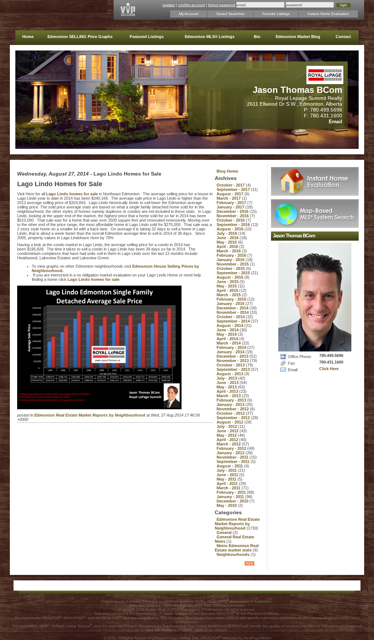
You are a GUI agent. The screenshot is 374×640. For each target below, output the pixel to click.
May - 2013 (227, 387)
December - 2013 (233, 356)
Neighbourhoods (234, 554)
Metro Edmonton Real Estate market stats (237, 547)
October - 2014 (231, 317)
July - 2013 (227, 378)
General (225, 532)
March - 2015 (229, 295)
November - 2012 (233, 409)
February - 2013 (232, 400)
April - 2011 (228, 483)
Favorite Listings (276, 14)
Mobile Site (189, 638)
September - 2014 (234, 321)
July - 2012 (227, 426)
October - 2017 (231, 185)
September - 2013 (234, 369)
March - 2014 (229, 343)
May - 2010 (227, 505)
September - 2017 (234, 189)
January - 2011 (231, 496)
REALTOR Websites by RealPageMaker (236, 638)
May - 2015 (227, 286)
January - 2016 (231, 259)
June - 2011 (228, 475)
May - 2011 (227, 479)
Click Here (329, 368)
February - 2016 (232, 255)
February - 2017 (232, 202)
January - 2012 (231, 453)
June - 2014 (228, 330)
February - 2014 (232, 347)
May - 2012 (227, 435)
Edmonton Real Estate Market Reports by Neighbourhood (90, 415)
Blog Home (227, 171)
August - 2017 (230, 194)
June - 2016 (228, 238)
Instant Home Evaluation (328, 14)
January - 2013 (231, 404)
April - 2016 (228, 246)
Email (335, 121)
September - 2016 (234, 224)
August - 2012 (230, 422)
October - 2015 (231, 268)
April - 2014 (228, 338)
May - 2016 (227, 242)
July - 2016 (227, 233)
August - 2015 (230, 277)
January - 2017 (231, 207)
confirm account (191, 5)
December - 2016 (233, 211)
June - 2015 (228, 281)
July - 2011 (227, 470)
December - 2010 (233, 501)
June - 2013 (228, 382)
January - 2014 (231, 352)
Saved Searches (230, 14)
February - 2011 (232, 492)
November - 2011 (233, 457)
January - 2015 (231, 303)
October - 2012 (231, 413)
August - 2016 (230, 229)
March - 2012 (229, 444)
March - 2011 (229, 488)
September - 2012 (234, 417)
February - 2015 (232, 299)
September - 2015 (234, 273)
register (169, 5)
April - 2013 (228, 391)
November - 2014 (233, 312)
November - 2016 (233, 216)
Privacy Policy (165, 638)
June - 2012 (228, 431)
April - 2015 (228, 290)
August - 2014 (230, 325)
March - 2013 (229, 396)
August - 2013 (230, 374)
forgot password (221, 5)
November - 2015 (233, 264)
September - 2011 (234, 461)
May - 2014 (227, 334)
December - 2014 (233, 308)
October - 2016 (231, 220)
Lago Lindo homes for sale (72, 194)
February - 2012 (232, 448)
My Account (188, 14)
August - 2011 (230, 466)
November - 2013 (233, 360)
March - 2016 (229, 251)
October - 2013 (231, 365)
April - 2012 (228, 439)
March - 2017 (229, 198)
